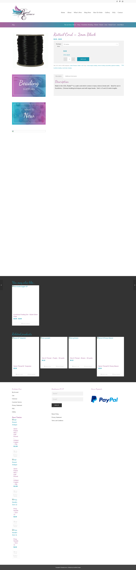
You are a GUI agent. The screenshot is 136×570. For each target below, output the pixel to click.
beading (95, 65)
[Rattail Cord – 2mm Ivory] (134, 285)
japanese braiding (115, 65)
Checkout (14, 398)
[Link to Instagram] (122, 1)
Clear (122, 65)
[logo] (23, 12)
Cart (13, 395)
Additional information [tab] (71, 76)
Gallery (14, 412)
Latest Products (73, 65)
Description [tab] (59, 76)
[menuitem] (63, 12)
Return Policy (55, 414)
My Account (15, 392)
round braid (64, 68)
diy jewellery (108, 65)
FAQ (13, 408)
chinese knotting (101, 65)
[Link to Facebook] (117, 1)
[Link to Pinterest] (119, 1)
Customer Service (17, 402)
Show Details (32, 374)
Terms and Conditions (57, 420)
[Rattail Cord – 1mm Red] (1, 285)
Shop (13, 25)
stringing (70, 68)
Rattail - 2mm (81, 65)
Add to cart (83, 59)
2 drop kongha (90, 65)
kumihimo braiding (58, 68)
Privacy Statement (17, 405)
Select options (26, 323)
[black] (30, 50)
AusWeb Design (77, 567)
